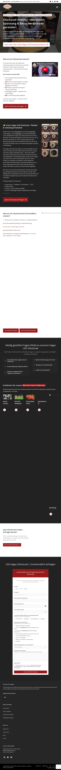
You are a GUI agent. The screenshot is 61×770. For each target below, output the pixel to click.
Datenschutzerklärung (26, 665)
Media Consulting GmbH (8, 767)
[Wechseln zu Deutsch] (5, 697)
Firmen (9, 133)
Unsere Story (6, 732)
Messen (7, 85)
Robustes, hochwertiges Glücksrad (14, 227)
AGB (50, 766)
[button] (57, 7)
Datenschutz (45, 766)
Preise (4, 738)
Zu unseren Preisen (11, 330)
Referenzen (5, 729)
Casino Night (16, 235)
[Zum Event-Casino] (7, 396)
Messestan (18, 131)
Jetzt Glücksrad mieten (28, 330)
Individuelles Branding (8, 717)
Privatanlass (17, 133)
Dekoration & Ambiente (8, 714)
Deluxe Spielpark (7, 711)
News (4, 735)
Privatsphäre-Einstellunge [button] (52, 767)
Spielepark (9, 235)
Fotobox (33, 233)
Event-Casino (6, 708)
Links (53, 766)
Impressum (38, 766)
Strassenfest (31, 131)
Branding (9, 91)
